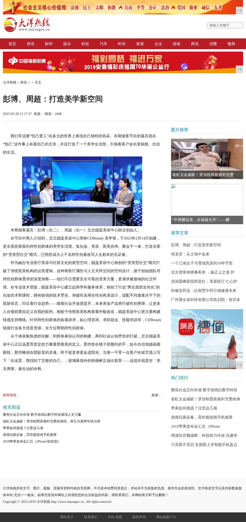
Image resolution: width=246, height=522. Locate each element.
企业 (158, 44)
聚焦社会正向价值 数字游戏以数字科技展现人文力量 (42, 414)
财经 (49, 44)
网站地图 (163, 517)
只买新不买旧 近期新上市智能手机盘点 (204, 445)
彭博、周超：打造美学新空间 (196, 245)
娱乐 (67, 44)
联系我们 (91, 517)
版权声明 (139, 517)
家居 (140, 44)
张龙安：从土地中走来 (190, 254)
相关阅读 (11, 407)
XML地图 (115, 517)
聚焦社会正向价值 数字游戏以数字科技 (204, 390)
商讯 (195, 44)
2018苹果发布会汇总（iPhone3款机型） (32, 441)
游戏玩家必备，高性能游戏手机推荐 (30, 435)
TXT (173, 517)
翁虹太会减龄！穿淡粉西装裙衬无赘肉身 (205, 399)
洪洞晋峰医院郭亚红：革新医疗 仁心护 (204, 281)
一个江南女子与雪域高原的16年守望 (202, 263)
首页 (12, 44)
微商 (231, 44)
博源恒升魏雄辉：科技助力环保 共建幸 (204, 435)
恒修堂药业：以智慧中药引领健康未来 (203, 290)
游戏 (176, 44)
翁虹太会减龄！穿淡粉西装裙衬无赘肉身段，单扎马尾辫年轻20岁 (51, 421)
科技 (85, 44)
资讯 (30, 44)
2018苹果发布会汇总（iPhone (195, 426)
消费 (213, 44)
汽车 (103, 44)
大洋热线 (9, 82)
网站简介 (67, 517)
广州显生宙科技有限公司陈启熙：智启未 (205, 300)
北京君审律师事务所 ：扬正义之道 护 (202, 272)
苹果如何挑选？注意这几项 (23, 428)
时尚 (122, 44)
